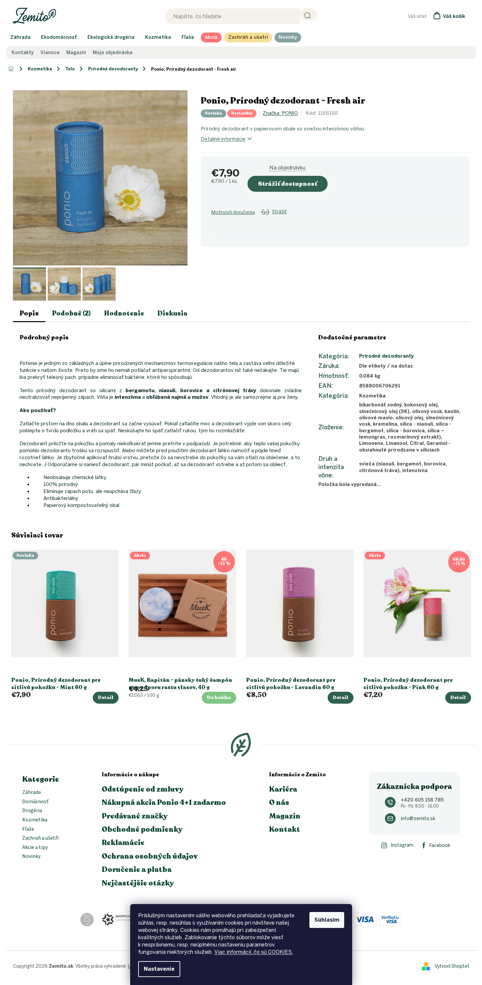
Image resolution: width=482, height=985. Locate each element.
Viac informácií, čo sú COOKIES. (253, 952)
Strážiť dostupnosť (287, 184)
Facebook (439, 845)
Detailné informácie (223, 139)
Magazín (76, 52)
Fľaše (28, 829)
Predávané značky (135, 816)
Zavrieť (264, 220)
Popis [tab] (29, 313)
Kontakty (23, 52)
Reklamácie (123, 843)
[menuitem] (20, 37)
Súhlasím (326, 920)
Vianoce (50, 52)
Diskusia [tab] (172, 313)
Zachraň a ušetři (40, 838)
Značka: (280, 113)
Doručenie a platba (137, 870)
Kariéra (283, 789)
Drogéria (32, 811)
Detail (105, 697)
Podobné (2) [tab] (71, 313)
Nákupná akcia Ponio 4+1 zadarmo (164, 803)
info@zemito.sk (418, 818)
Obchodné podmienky (142, 829)
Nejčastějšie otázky (138, 883)
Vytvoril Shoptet (452, 966)
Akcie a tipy (35, 848)
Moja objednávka (113, 52)
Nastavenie (159, 969)
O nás (279, 803)
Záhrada (31, 793)
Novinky (31, 857)
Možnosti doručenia (233, 212)
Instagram (402, 845)
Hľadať (308, 14)
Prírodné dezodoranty (386, 356)
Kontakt (284, 829)
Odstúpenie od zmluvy (143, 789)
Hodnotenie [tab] (124, 313)
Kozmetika (34, 820)
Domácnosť (35, 802)
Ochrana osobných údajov (149, 856)
